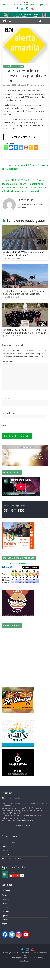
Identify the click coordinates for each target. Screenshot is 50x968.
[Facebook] (11, 147)
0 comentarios (38, 85)
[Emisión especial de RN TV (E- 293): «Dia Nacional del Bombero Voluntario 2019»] (25, 304)
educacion (19, 66)
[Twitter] (21, 147)
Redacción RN (24, 85)
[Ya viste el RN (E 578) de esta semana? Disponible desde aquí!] (25, 226)
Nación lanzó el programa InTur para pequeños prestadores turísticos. (23, 292)
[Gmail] (26, 147)
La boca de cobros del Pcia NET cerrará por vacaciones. (25, 166)
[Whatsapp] (6, 147)
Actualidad (9, 66)
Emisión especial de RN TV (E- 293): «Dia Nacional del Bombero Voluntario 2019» (25, 331)
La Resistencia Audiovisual (23, 820)
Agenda (5, 915)
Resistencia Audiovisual (11, 858)
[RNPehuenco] (25, 13)
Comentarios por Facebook (35, 350)
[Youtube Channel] (26, 934)
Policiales (5, 911)
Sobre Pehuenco (8, 846)
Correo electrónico (10, 413)
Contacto (5, 850)
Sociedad (5, 899)
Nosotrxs (5, 854)
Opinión (5, 919)
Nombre (6, 398)
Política (5, 895)
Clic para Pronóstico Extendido (14, 563)
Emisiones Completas (10, 842)
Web (4, 425)
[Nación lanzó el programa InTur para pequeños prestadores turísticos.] (25, 265)
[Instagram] (19, 934)
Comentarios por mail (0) (12, 350)
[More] (36, 147)
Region (4, 923)
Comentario (7, 361)
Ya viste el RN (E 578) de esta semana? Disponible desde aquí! (23, 254)
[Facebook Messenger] (16, 147)
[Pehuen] (13, 798)
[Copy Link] (31, 147)
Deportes (5, 907)
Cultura (4, 903)
